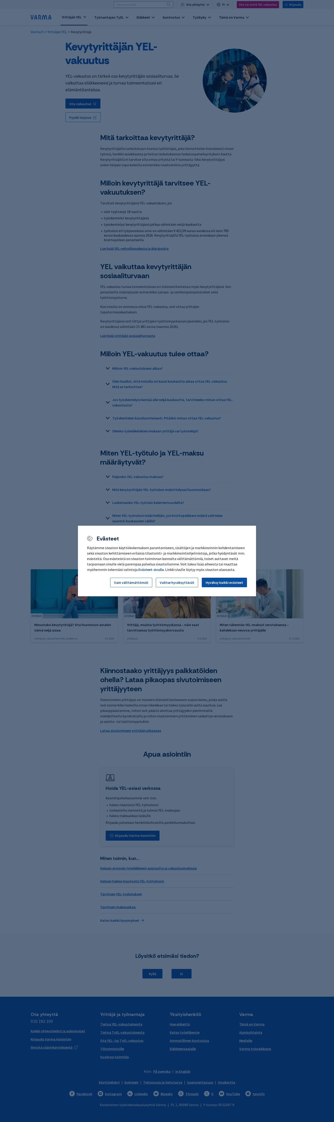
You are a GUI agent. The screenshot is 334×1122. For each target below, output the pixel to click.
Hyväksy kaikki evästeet (224, 582)
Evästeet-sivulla (151, 569)
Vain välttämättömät (131, 582)
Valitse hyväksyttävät (177, 582)
